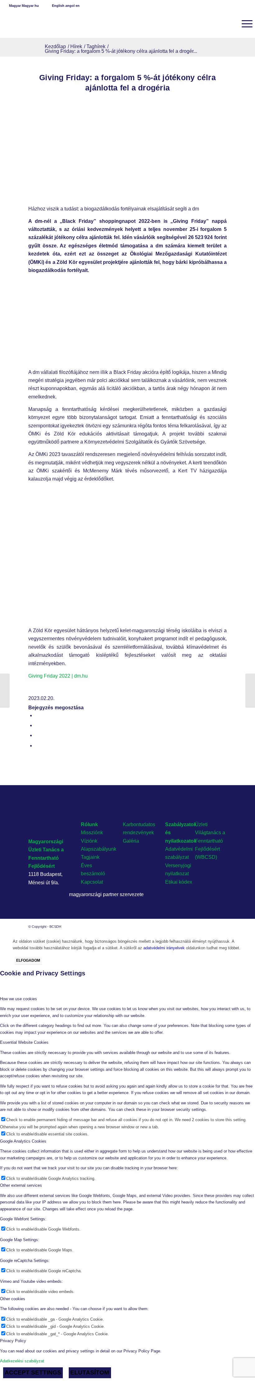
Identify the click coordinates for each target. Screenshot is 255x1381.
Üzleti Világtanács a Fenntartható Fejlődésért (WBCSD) (210, 841)
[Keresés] (229, 24)
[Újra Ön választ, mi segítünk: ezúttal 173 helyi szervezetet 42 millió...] (250, 691)
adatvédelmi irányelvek (164, 948)
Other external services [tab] (21, 1185)
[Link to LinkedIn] (212, 926)
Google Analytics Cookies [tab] (23, 1141)
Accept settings (33, 1372)
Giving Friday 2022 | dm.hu (58, 676)
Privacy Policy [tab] (13, 1340)
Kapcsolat (92, 882)
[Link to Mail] (222, 926)
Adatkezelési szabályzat (22, 1361)
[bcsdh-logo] (49, 24)
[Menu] (244, 24)
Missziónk (92, 832)
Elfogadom (28, 960)
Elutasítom (89, 1372)
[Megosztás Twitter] (37, 725)
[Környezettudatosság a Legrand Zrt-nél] (5, 691)
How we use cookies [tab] (18, 999)
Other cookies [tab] (12, 1298)
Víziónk (89, 841)
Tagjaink (90, 857)
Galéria (131, 841)
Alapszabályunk (98, 849)
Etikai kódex (178, 882)
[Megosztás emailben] (37, 745)
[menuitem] (229, 24)
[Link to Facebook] (203, 926)
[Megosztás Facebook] (37, 715)
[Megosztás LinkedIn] (37, 735)
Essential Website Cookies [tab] (24, 1042)
